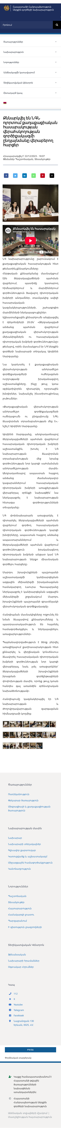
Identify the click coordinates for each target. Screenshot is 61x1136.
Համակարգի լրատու (21, 914)
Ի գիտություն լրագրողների (25, 927)
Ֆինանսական (17, 954)
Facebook (19, 1015)
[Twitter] (15, 175)
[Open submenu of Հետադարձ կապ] (56, 93)
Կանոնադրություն (19, 868)
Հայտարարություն (20, 908)
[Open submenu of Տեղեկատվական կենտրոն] (56, 82)
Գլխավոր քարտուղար (22, 850)
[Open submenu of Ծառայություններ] (56, 42)
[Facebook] (6, 175)
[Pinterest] (43, 175)
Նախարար (15, 837)
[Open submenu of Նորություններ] (56, 62)
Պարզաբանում (17, 920)
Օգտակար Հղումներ (21, 966)
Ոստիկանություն (18, 794)
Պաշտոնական (24, 159)
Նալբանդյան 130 (24, 1020)
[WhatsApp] (34, 175)
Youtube (18, 1004)
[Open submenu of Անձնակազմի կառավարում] (56, 72)
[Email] (52, 175)
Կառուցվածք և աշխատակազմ (27, 856)
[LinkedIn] (24, 175)
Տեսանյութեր (42, 159)
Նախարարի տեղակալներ (24, 844)
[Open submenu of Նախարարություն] (56, 52)
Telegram (19, 1010)
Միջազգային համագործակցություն (30, 862)
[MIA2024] (7, 6)
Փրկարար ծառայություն (23, 800)
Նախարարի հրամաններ (23, 960)
